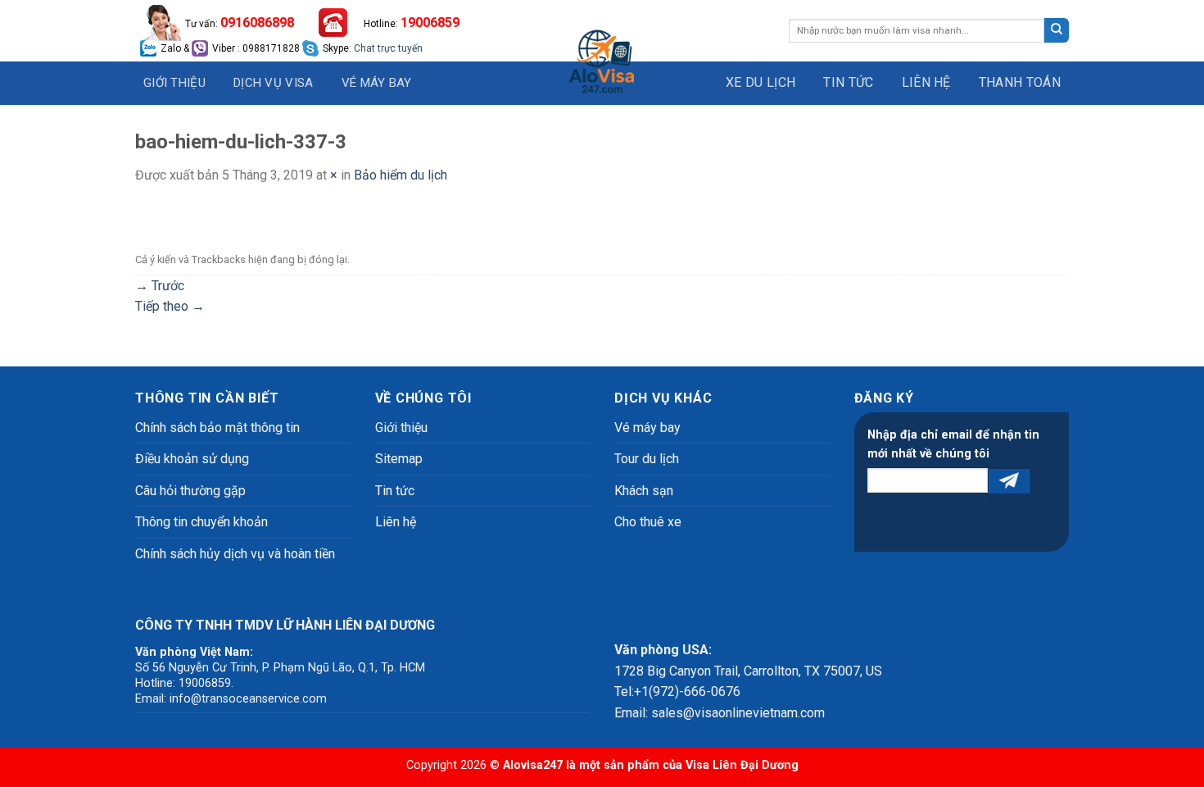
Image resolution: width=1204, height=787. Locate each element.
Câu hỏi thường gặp (190, 490)
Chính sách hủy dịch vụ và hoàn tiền (235, 554)
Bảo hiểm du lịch (400, 175)
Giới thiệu (174, 82)
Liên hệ (926, 82)
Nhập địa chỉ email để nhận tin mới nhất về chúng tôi (953, 444)
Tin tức (848, 82)
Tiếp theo (170, 306)
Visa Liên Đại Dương (742, 765)
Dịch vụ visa (273, 82)
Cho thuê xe (647, 522)
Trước (159, 285)
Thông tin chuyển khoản (201, 522)
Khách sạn (643, 490)
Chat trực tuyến (388, 48)
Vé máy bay (377, 82)
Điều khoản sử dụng (192, 458)
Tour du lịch (646, 458)
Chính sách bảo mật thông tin (217, 427)
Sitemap (399, 458)
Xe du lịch (760, 82)
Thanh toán (1020, 82)
